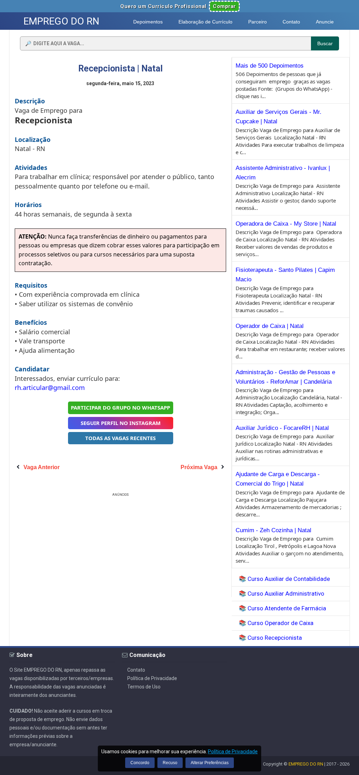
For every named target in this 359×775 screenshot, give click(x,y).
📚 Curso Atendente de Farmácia (282, 608)
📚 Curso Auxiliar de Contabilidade (284, 578)
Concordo (139, 762)
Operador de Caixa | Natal (270, 326)
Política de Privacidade (152, 678)
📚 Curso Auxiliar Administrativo (281, 593)
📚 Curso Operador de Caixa (276, 622)
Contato (136, 670)
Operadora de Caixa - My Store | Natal (286, 223)
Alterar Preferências (210, 762)
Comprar (224, 6)
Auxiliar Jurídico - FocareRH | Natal (282, 428)
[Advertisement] (121, 547)
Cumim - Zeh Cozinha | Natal (273, 530)
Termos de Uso (144, 687)
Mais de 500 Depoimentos (270, 65)
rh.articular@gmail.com (50, 387)
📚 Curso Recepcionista (270, 637)
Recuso (170, 762)
